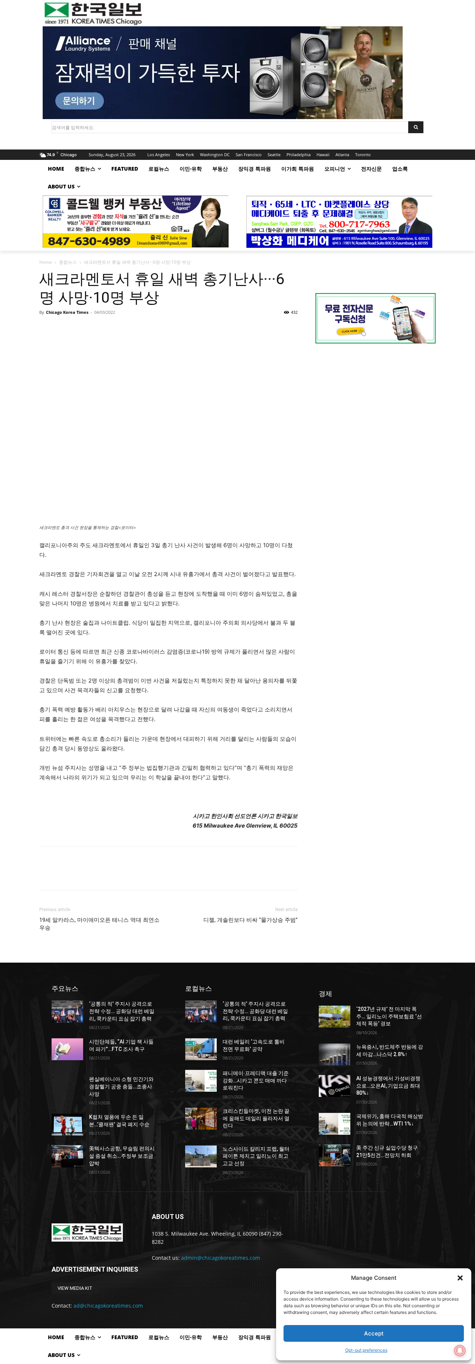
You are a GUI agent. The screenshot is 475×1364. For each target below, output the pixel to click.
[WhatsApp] (98, 329)
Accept (374, 1333)
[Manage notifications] (460, 1351)
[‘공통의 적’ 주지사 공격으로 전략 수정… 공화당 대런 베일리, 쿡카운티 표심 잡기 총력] (67, 1011)
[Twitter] (63, 329)
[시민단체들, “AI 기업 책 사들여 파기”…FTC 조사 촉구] (67, 1049)
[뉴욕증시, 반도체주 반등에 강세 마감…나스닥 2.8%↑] (334, 1054)
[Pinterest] (80, 329)
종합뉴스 (68, 262)
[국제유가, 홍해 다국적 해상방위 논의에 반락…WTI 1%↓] (334, 1124)
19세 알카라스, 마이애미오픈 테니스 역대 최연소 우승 (99, 924)
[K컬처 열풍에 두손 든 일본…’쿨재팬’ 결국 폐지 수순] (67, 1124)
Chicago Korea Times (67, 312)
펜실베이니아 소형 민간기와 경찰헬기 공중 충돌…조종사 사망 (121, 1086)
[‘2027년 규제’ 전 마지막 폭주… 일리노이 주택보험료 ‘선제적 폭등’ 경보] (334, 1017)
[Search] (415, 127)
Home (45, 262)
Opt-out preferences (366, 1350)
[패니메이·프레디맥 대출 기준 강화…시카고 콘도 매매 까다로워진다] (201, 1081)
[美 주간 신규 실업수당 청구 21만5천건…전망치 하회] (334, 1155)
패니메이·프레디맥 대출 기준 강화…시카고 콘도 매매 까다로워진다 (256, 1080)
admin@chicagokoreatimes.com (220, 1257)
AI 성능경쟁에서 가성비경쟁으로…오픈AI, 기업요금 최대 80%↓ (388, 1085)
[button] (460, 1278)
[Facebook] (46, 329)
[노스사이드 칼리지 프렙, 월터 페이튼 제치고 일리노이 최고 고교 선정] (201, 1156)
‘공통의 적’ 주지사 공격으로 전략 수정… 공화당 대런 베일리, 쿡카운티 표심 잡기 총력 (121, 1011)
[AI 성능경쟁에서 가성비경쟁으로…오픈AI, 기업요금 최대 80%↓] (334, 1086)
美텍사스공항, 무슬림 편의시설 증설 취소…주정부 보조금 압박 (122, 1156)
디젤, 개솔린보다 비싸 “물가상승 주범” (250, 920)
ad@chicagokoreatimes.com (108, 1305)
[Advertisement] (375, 411)
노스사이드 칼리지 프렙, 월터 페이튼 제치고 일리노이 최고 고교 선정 (256, 1156)
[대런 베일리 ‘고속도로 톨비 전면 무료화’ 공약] (201, 1049)
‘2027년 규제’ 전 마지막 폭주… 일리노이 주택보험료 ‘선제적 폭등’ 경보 (389, 1016)
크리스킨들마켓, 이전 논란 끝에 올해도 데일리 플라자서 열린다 (256, 1118)
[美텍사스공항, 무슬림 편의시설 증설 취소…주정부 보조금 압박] (67, 1156)
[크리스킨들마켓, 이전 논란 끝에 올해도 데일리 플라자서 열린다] (201, 1119)
